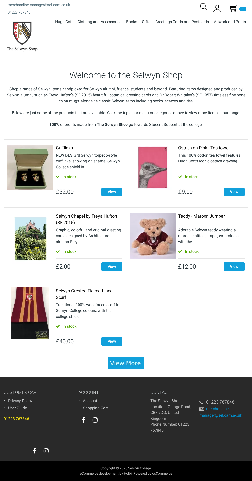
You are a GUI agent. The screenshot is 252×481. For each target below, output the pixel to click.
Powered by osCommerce (152, 473)
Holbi (128, 473)
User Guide (17, 408)
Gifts (146, 21)
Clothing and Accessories (99, 21)
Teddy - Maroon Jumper (201, 216)
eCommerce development (99, 473)
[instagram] (95, 420)
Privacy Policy (20, 400)
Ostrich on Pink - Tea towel (204, 147)
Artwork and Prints (230, 21)
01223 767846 (19, 12)
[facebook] (83, 420)
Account (90, 400)
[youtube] (105, 421)
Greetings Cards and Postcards (182, 21)
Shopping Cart (95, 408)
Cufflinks (64, 147)
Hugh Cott (64, 21)
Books (131, 21)
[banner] (126, 363)
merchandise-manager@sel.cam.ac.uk (39, 5)
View (112, 191)
